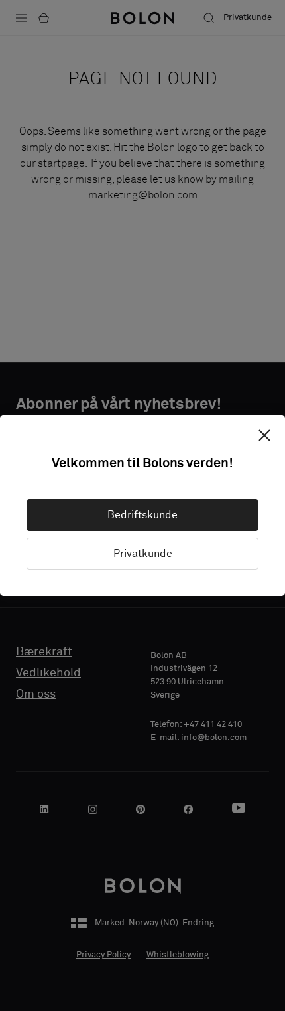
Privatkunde (142, 553)
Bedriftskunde (142, 515)
